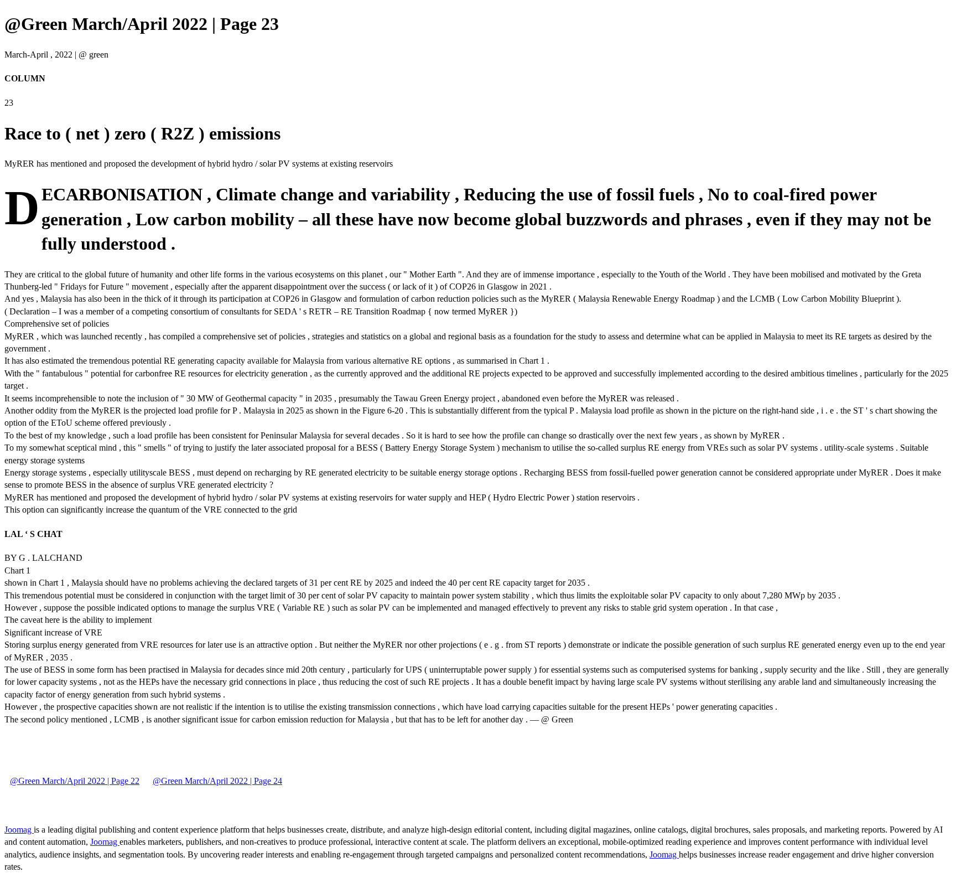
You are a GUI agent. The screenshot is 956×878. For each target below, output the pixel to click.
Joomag (19, 829)
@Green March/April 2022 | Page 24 (217, 781)
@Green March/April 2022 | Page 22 (74, 781)
